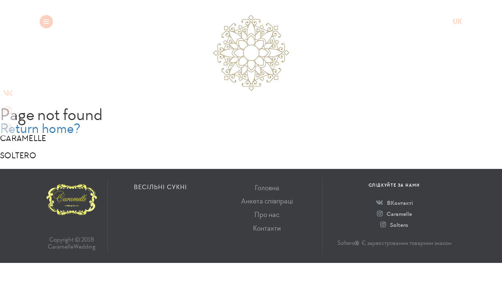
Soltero (398, 225)
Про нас (266, 214)
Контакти (267, 228)
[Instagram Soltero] (7, 127)
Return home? (40, 128)
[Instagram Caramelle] (7, 110)
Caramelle (399, 214)
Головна (267, 188)
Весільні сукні (106, 21)
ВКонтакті (399, 203)
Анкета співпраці (267, 201)
